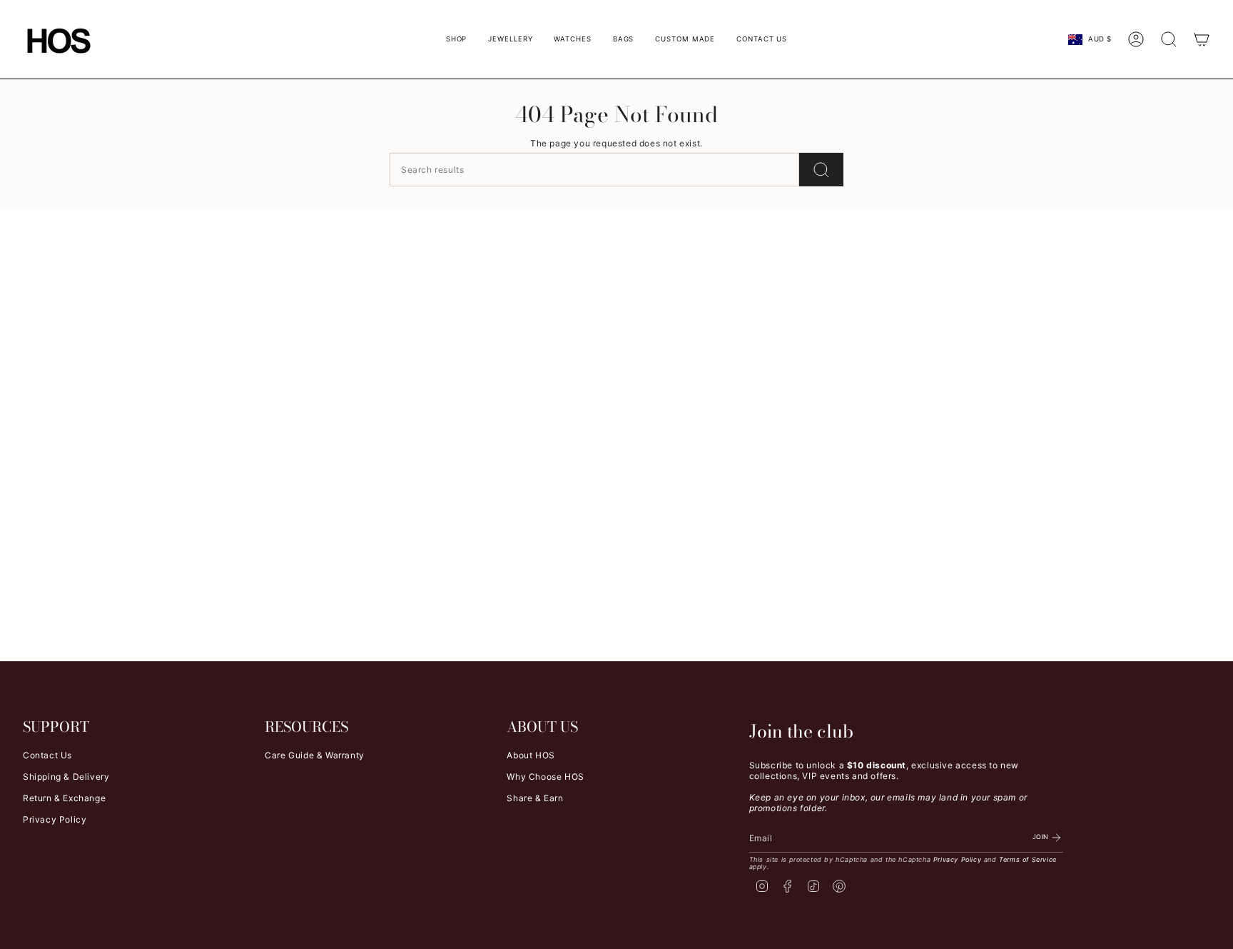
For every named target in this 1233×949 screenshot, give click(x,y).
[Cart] (1201, 39)
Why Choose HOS (545, 776)
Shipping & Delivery (66, 776)
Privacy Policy (54, 819)
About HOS (530, 755)
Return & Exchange (64, 798)
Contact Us (47, 755)
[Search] (821, 169)
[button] (456, 39)
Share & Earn (535, 798)
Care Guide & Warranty (315, 755)
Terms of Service (1028, 859)
